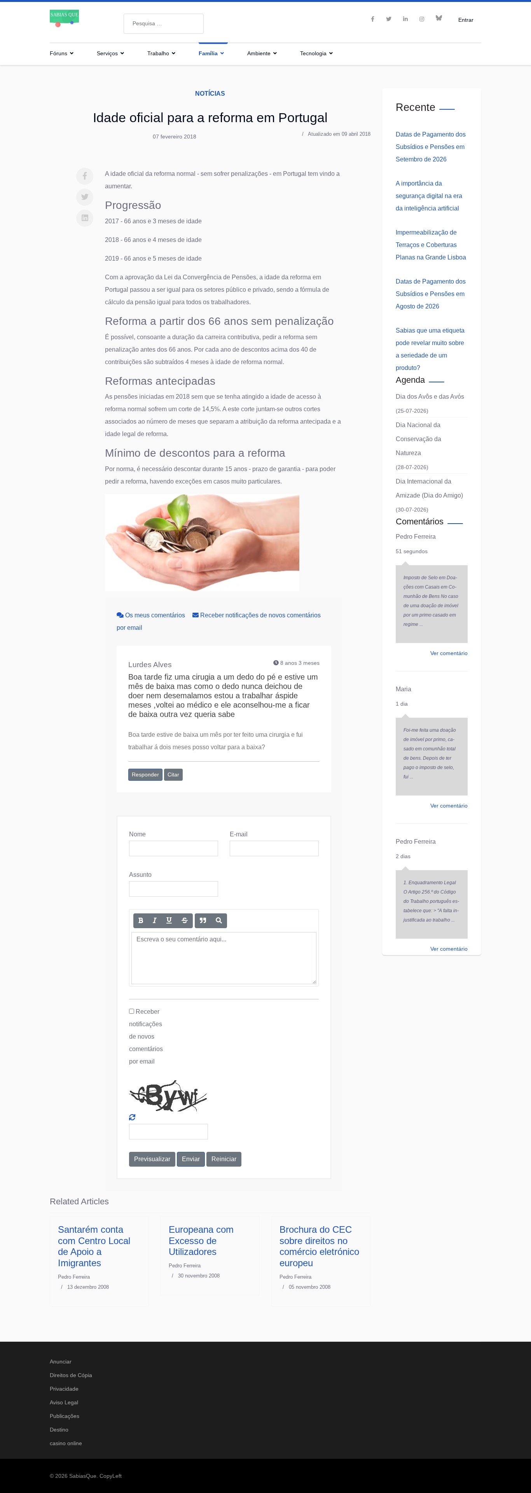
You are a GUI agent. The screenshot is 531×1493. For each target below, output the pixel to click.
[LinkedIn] (405, 19)
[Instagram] (421, 19)
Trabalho (158, 53)
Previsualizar (152, 1159)
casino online (66, 1443)
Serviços (107, 53)
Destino (59, 1429)
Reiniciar (223, 1159)
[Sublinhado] (169, 920)
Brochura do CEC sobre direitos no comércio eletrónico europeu (319, 1246)
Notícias (210, 93)
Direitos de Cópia (71, 1375)
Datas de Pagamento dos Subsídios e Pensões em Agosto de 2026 (431, 294)
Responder (145, 774)
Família (208, 53)
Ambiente (259, 53)
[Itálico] (155, 920)
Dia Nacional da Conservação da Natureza (418, 439)
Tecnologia (313, 53)
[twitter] (388, 19)
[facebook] (372, 19)
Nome (137, 834)
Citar (173, 774)
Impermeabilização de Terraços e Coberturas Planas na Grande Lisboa (431, 245)
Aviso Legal (64, 1402)
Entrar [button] (465, 20)
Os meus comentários (155, 615)
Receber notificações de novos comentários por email (146, 1036)
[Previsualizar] (219, 920)
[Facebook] (84, 176)
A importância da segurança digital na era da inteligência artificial (429, 196)
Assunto (140, 874)
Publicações (64, 1416)
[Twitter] (84, 197)
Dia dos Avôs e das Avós (430, 396)
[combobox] (164, 24)
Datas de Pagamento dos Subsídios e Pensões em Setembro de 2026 (431, 147)
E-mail (239, 834)
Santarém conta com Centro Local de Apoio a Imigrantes (94, 1246)
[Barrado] (184, 920)
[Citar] (203, 920)
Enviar (191, 1159)
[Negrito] (140, 920)
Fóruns (58, 53)
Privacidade (64, 1389)
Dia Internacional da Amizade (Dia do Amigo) (429, 488)
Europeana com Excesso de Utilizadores (201, 1240)
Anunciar (61, 1361)
